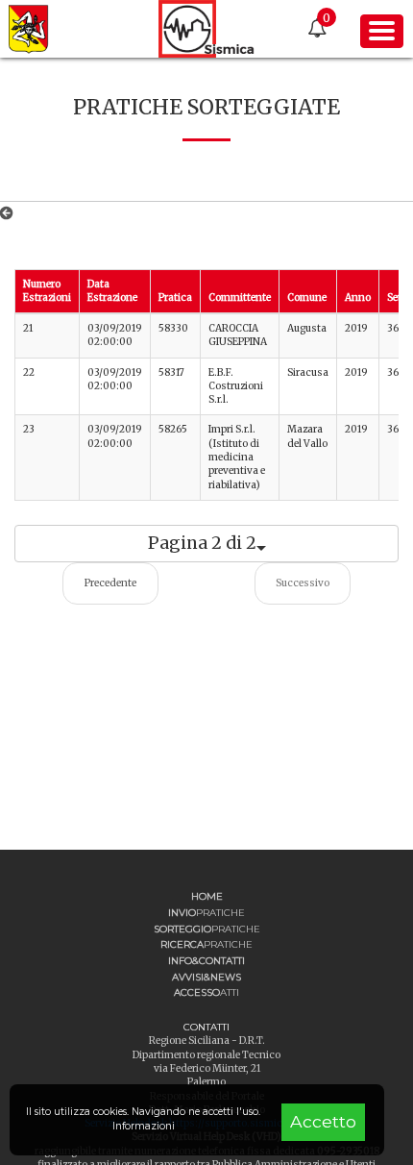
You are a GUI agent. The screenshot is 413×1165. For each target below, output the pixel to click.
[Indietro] (10, 213)
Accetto (323, 1121)
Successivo (302, 583)
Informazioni (143, 1126)
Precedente (110, 583)
